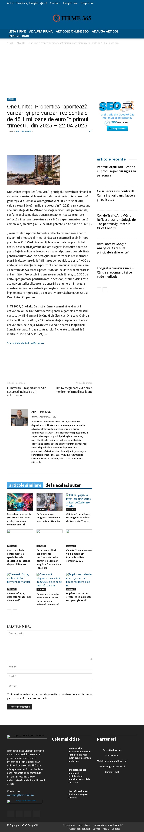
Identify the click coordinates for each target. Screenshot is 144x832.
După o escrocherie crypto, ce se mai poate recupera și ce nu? (78, 597)
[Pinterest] (34, 366)
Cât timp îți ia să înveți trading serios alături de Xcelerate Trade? (78, 518)
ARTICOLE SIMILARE (25, 485)
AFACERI (21, 42)
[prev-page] (9, 611)
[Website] (47, 468)
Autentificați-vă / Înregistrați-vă (27, 3)
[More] (51, 366)
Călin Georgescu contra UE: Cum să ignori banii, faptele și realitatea (116, 195)
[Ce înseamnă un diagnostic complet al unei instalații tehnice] (49, 502)
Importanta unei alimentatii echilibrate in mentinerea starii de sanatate (79, 776)
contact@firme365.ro (20, 795)
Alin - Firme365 (23, 131)
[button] (134, 3)
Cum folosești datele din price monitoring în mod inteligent (73, 389)
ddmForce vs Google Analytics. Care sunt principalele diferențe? (113, 248)
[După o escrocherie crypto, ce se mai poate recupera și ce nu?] (79, 581)
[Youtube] (59, 468)
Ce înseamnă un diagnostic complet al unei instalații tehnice (49, 518)
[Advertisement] (72, 71)
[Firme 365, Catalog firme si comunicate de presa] (72, 18)
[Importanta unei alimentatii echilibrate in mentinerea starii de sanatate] (59, 773)
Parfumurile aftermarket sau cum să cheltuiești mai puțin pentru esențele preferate (79, 754)
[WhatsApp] (26, 366)
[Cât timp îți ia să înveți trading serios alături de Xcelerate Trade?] (79, 502)
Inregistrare (70, 3)
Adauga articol (105, 31)
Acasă (10, 42)
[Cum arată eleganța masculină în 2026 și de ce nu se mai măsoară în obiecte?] (49, 582)
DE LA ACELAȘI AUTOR (63, 485)
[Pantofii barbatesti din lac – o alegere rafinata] (59, 795)
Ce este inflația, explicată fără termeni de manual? (19, 597)
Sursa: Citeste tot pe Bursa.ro (25, 343)
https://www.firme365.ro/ (43, 417)
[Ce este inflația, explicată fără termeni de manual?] (20, 581)
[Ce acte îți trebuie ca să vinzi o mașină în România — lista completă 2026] (79, 538)
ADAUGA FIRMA (41, 31)
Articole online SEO (72, 31)
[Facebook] (10, 366)
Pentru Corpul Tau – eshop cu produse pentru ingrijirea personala (116, 171)
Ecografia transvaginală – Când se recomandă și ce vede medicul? (115, 272)
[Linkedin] (18, 366)
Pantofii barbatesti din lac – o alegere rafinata (78, 794)
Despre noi (87, 3)
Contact (55, 3)
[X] (42, 366)
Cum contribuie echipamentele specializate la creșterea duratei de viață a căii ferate (18, 557)
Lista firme (17, 31)
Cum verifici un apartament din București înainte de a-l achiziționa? (26, 391)
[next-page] (15, 611)
